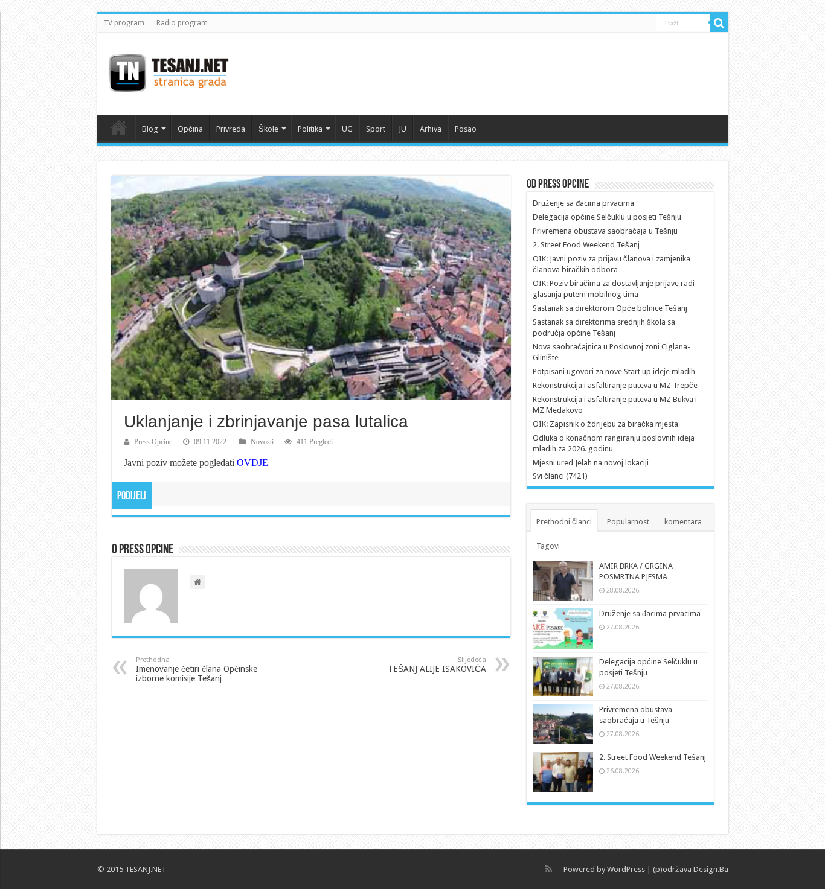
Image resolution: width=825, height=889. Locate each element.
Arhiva (430, 128)
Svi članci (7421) (560, 475)
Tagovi (548, 545)
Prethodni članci (564, 521)
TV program (123, 23)
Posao (466, 128)
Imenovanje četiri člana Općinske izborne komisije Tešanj (196, 669)
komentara (683, 521)
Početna (119, 127)
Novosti (262, 442)
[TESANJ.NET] (168, 71)
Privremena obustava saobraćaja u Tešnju (605, 230)
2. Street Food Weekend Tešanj (586, 244)
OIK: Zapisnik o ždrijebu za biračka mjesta (605, 424)
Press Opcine (153, 442)
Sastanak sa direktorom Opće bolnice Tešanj (610, 308)
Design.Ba (710, 869)
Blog (150, 128)
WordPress (626, 869)
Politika (310, 128)
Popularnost (628, 521)
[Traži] (719, 23)
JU (402, 128)
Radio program (182, 23)
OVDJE (252, 462)
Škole (268, 128)
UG (347, 128)
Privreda (230, 128)
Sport (375, 128)
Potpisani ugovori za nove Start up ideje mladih (614, 371)
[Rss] (548, 869)
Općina (190, 128)
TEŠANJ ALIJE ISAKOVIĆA (437, 665)
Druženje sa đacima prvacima (583, 203)
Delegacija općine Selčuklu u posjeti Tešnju (607, 216)
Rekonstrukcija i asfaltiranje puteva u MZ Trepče (615, 385)
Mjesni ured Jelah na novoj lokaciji (591, 462)
